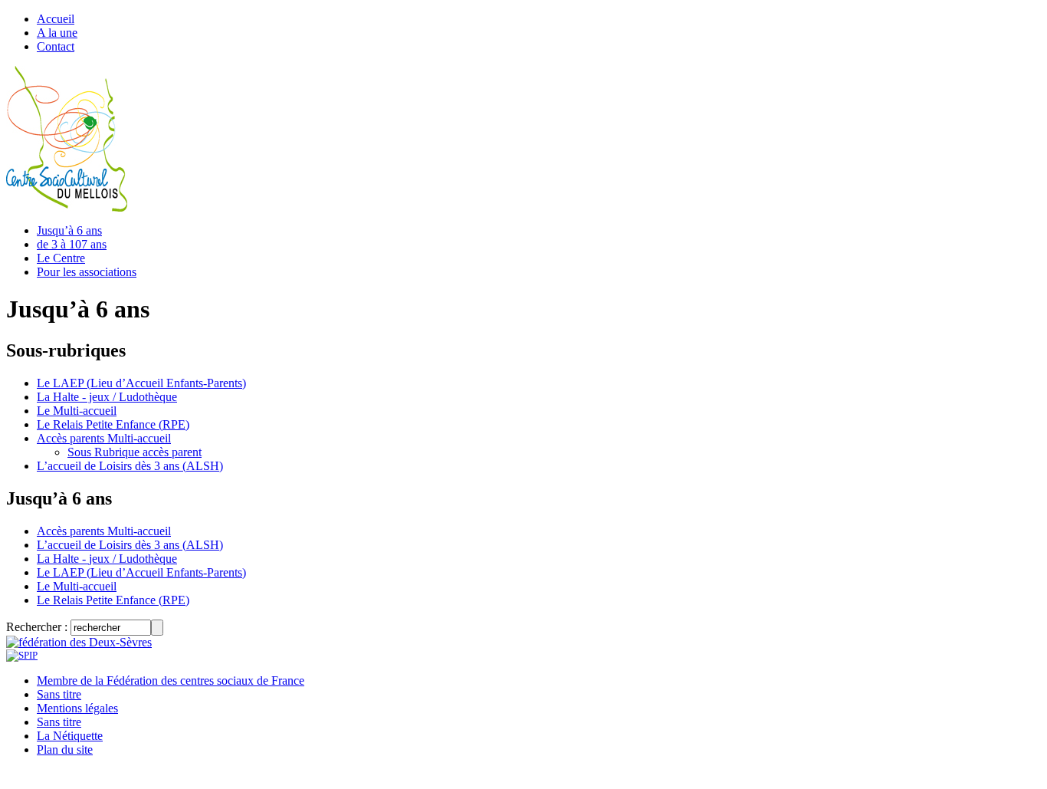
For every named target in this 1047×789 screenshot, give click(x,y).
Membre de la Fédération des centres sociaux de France (170, 680)
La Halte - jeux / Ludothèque (107, 396)
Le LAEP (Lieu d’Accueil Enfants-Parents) (141, 383)
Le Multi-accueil (77, 410)
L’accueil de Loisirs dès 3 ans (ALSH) (130, 465)
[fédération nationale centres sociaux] (22, 655)
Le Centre (61, 258)
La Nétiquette (70, 735)
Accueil (55, 18)
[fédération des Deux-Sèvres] (79, 642)
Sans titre (59, 694)
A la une (57, 32)
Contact (55, 46)
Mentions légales (77, 708)
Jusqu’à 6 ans (69, 230)
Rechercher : (36, 626)
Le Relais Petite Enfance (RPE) (113, 424)
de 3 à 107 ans (72, 244)
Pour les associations (86, 271)
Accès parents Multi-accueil (104, 438)
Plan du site (65, 749)
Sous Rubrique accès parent (134, 452)
